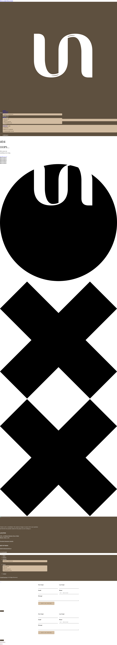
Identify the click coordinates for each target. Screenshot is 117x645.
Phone (61, 590)
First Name (41, 584)
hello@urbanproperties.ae (5, 548)
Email (40, 590)
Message (40, 596)
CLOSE (2, 610)
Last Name (62, 584)
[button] (0, 240)
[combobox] (60, 593)
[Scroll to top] (0, 581)
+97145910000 (3, 552)
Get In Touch (46, 603)
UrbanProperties (4, 577)
